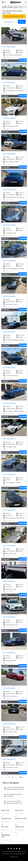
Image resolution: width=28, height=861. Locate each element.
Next (25, 36)
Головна (19, 851)
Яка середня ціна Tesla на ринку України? (13, 795)
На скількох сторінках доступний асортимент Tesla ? (13, 802)
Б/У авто (10, 7)
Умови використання (7, 853)
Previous (3, 36)
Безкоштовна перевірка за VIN (9, 851)
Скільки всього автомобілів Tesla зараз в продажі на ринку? (14, 788)
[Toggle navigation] (25, 2)
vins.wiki (4, 7)
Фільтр (22, 22)
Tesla (15, 7)
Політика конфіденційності (19, 853)
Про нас (24, 851)
